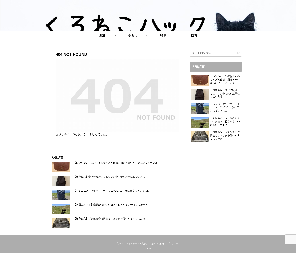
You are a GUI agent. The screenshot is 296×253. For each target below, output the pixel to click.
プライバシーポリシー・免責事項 (132, 243)
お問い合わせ (157, 243)
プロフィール (173, 243)
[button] (238, 53)
